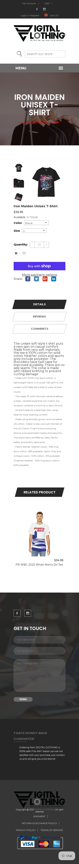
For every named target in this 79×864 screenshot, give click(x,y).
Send (23, 699)
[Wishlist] (24, 253)
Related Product (40, 492)
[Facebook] (37, 9)
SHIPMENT (39, 816)
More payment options (39, 274)
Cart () (54, 15)
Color (18, 223)
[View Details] (43, 512)
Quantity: (21, 244)
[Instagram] (44, 9)
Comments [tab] (39, 328)
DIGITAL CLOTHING (44, 809)
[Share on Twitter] (36, 278)
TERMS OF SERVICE (51, 830)
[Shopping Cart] (15, 253)
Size (17, 230)
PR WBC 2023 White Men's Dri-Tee (39, 564)
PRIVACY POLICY (26, 830)
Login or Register (30, 15)
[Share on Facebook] (27, 278)
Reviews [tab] (39, 316)
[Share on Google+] (45, 278)
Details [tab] (39, 304)
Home (37, 119)
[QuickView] (35, 512)
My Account (29, 3)
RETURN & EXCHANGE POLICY (39, 823)
